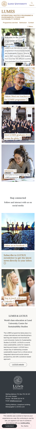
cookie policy (25, 423)
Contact (31, 23)
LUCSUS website (18, 364)
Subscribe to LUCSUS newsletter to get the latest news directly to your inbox (18, 258)
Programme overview (10, 23)
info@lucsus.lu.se (16, 401)
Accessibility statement (13, 413)
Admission (23, 23)
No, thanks (24, 426)
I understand (9, 426)
